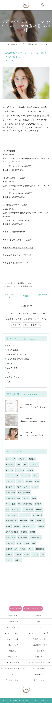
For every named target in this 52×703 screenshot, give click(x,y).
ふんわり (30, 470)
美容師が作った (11, 521)
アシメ (37, 481)
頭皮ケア (18, 560)
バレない (35, 554)
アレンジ (20, 481)
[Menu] (48, 5)
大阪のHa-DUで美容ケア (14, 231)
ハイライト (10, 464)
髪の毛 (34, 498)
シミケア (9, 560)
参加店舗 (24, 532)
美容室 (25, 286)
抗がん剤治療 (10, 493)
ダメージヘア (10, 459)
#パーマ (11, 313)
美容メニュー (10, 537)
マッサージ (40, 521)
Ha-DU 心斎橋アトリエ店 (22, 283)
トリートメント (25, 515)
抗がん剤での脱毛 (24, 493)
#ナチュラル (40, 319)
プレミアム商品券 (12, 532)
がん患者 (17, 526)
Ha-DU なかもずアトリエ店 (12, 286)
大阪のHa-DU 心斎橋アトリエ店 (17, 239)
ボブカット (10, 543)
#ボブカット (23, 313)
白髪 (42, 554)
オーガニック (37, 515)
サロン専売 (23, 521)
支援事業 (41, 526)
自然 (8, 372)
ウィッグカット (28, 509)
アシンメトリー (11, 515)
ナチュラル (20, 470)
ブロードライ (25, 476)
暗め (18, 464)
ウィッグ (26, 498)
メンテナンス (12, 368)
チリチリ (38, 504)
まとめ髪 (29, 481)
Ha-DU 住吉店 (7, 283)
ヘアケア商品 (22, 537)
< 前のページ (9, 295)
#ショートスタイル (32, 325)
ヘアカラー (22, 459)
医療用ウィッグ (11, 549)
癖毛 (7, 509)
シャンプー (10, 487)
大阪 (33, 543)
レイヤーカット (35, 537)
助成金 (8, 526)
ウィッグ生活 (10, 504)
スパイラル (34, 464)
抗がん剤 (9, 554)
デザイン (23, 549)
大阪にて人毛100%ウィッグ (15, 262)
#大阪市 (28, 319)
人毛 (30, 286)
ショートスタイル (12, 476)
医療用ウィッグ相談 (13, 498)
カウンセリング (13, 377)
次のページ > (42, 295)
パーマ (25, 464)
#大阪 (19, 319)
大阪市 (26, 543)
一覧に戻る (26, 296)
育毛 (31, 521)
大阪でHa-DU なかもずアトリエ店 (18, 247)
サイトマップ (39, 680)
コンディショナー (23, 487)
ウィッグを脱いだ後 (25, 504)
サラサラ (35, 487)
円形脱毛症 (40, 549)
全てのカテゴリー (14, 345)
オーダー (18, 554)
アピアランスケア (29, 526)
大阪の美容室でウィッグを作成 (17, 255)
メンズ (19, 543)
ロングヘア (10, 481)
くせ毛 (26, 554)
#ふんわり (16, 325)
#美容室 (10, 319)
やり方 (35, 476)
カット (31, 549)
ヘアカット (16, 509)
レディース (9, 470)
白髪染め (32, 459)
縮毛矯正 (39, 509)
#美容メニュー (38, 313)
